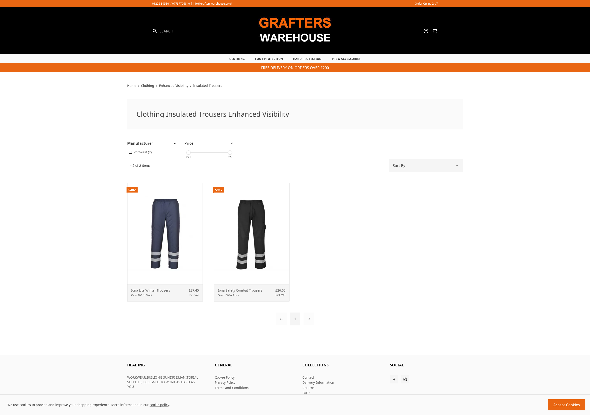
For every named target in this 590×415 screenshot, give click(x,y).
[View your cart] (435, 31)
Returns (308, 388)
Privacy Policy (225, 382)
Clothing (237, 59)
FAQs (306, 393)
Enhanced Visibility (173, 85)
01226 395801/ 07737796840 (171, 4)
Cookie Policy (225, 377)
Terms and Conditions (232, 388)
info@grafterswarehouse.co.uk (212, 4)
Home (131, 85)
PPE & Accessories (346, 59)
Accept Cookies (566, 404)
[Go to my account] (426, 31)
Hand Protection (307, 59)
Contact (308, 377)
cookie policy (159, 405)
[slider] (188, 152)
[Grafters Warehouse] (295, 31)
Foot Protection (269, 59)
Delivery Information (318, 382)
